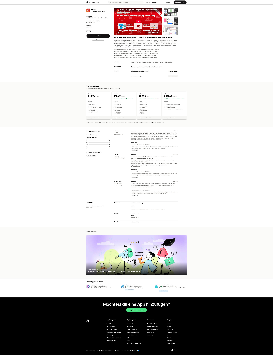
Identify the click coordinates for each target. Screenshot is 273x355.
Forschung (150, 335)
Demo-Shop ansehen (98, 40)
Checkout (133, 66)
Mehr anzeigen (134, 142)
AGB (98, 350)
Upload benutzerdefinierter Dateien (140, 71)
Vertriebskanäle (111, 324)
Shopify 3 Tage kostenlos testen (136, 310)
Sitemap (117, 350)
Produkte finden (111, 326)
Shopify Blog (150, 332)
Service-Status (171, 343)
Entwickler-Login (91, 350)
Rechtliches (170, 340)
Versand (129, 340)
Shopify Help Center (152, 324)
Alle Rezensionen (92, 155)
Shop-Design (110, 335)
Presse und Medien (172, 332)
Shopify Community (152, 329)
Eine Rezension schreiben (94, 152)
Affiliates (169, 337)
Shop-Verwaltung (111, 340)
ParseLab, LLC (89, 31)
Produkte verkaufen (112, 329)
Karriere (169, 326)
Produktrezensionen (132, 329)
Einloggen (169, 2)
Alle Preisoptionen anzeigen (157, 122)
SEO (128, 337)
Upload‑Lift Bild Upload (131, 285)
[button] (102, 286)
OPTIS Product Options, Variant (167, 285)
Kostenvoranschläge (136, 76)
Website (133, 215)
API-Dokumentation (152, 326)
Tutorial (133, 207)
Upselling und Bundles (133, 332)
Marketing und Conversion (114, 337)
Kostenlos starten (180, 2)
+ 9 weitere (171, 30)
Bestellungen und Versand (114, 332)
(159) (90, 27)
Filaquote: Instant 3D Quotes (98, 285)
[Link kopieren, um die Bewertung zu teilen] (119, 130)
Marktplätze (130, 326)
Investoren (170, 329)
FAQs (132, 205)
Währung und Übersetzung (134, 343)
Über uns (169, 324)
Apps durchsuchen (151, 2)
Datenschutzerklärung (137, 203)
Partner (169, 335)
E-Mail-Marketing (131, 335)
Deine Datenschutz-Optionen (129, 350)
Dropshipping (130, 324)
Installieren (98, 36)
